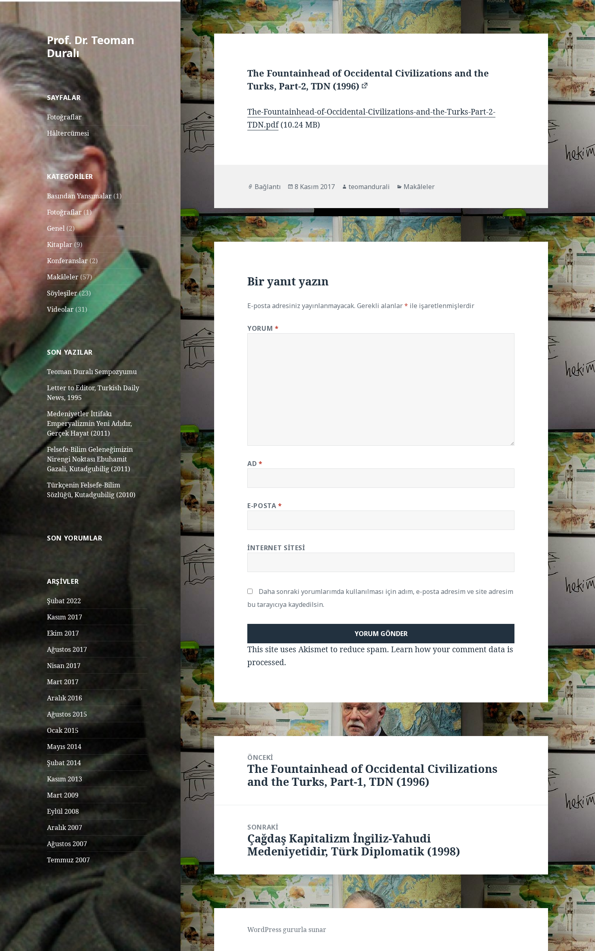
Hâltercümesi (68, 133)
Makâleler (63, 276)
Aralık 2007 (64, 827)
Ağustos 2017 (67, 649)
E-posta (264, 505)
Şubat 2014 (64, 762)
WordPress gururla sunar (286, 929)
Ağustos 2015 (67, 714)
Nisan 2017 (64, 665)
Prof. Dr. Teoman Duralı (90, 46)
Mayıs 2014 (64, 746)
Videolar (60, 309)
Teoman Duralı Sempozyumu (92, 371)
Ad (255, 463)
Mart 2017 (63, 681)
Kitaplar (59, 244)
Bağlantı (268, 186)
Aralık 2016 (64, 698)
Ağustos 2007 (67, 843)
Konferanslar (67, 260)
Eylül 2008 (63, 811)
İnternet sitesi (276, 547)
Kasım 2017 (64, 617)
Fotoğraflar (64, 117)
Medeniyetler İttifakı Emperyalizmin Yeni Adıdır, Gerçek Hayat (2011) (89, 423)
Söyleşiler (62, 293)
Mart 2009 (63, 795)
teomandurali (369, 186)
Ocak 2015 (63, 730)
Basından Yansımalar (79, 195)
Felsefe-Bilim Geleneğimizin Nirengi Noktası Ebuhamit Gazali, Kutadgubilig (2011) (90, 459)
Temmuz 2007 (68, 859)
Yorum (262, 328)
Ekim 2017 (63, 633)
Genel (56, 228)
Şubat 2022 (64, 600)
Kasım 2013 (64, 778)
